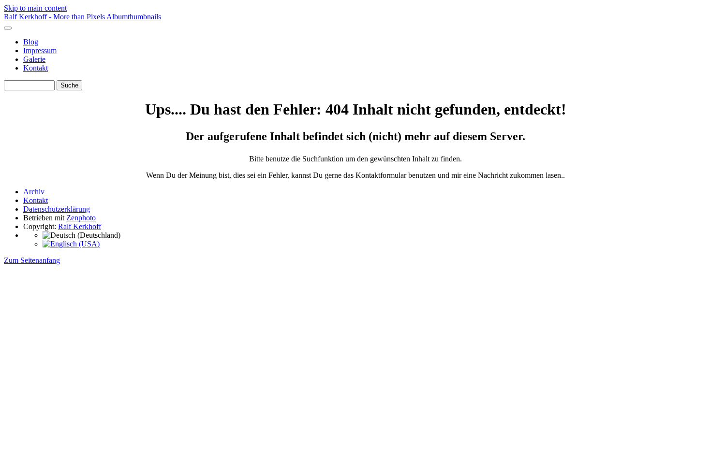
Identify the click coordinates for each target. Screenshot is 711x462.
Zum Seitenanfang (32, 260)
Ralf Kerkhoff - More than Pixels (55, 17)
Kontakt (35, 68)
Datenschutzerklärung (56, 209)
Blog (30, 42)
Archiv (33, 192)
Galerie (34, 59)
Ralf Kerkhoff (79, 226)
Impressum (40, 50)
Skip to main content (35, 8)
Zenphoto (81, 218)
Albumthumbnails (133, 17)
